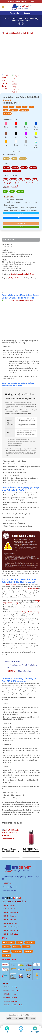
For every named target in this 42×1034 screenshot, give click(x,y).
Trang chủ (7, 19)
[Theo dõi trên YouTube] (19, 898)
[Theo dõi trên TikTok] (8, 898)
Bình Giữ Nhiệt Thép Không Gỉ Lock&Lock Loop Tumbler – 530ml (31, 850)
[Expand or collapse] (3, 288)
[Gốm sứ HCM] (21, 969)
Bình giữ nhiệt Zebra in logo (31, 612)
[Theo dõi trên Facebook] (3, 898)
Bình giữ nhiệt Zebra (20, 19)
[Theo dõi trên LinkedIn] (17, 898)
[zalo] (21, 1028)
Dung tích (27, 13)
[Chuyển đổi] (7, 152)
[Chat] (35, 1028)
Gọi (7, 1032)
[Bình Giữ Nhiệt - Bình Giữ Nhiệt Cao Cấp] (21, 7)
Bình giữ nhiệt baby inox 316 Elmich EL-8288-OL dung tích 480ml (9, 850)
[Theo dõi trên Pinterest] (14, 898)
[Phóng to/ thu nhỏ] (1, 1023)
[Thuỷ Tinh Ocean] (5, 976)
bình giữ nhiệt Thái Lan (31, 589)
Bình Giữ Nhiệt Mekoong (9, 584)
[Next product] (20, 23)
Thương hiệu (14, 13)
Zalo (21, 1032)
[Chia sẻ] (11, 1023)
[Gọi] (7, 1028)
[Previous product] (22, 23)
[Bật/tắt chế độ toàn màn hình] (6, 1023)
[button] (3, 7)
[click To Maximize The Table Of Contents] (3, 284)
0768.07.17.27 (21, 223)
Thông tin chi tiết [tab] (8, 239)
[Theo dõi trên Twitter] (11, 898)
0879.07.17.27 (7, 883)
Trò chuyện (35, 1032)
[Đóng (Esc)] (15, 1023)
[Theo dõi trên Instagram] (5, 898)
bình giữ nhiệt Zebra (15, 278)
